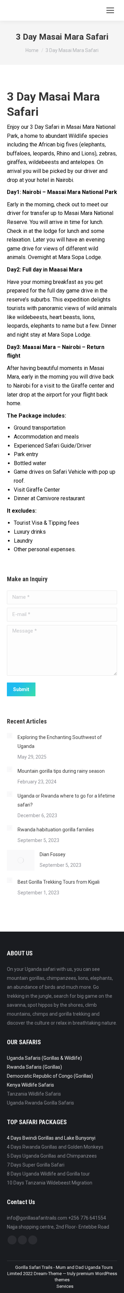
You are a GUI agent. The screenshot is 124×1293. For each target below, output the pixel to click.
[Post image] (9, 735)
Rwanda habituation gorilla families (56, 829)
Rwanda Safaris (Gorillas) (34, 1067)
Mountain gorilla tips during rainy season (61, 771)
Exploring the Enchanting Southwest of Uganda (60, 742)
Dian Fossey (52, 854)
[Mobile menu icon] (110, 10)
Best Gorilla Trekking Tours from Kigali (59, 882)
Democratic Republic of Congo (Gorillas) (50, 1076)
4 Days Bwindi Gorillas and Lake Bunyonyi (51, 1138)
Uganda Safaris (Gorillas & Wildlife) (44, 1058)
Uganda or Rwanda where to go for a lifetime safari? (66, 800)
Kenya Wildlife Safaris (30, 1085)
